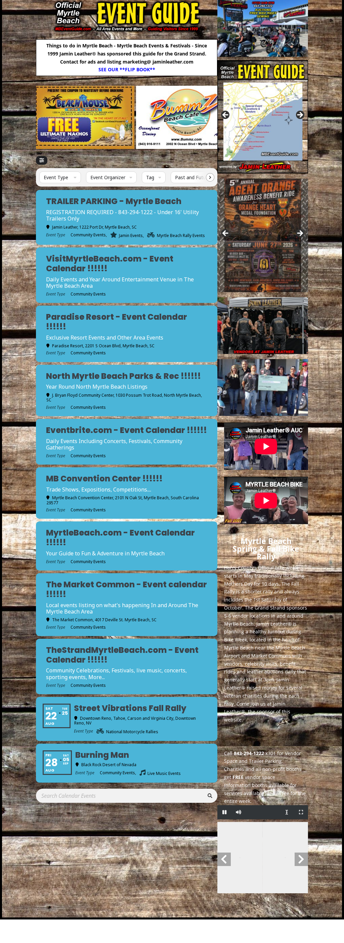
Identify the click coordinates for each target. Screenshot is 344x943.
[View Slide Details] (140, 117)
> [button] (300, 115)
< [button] (226, 115)
